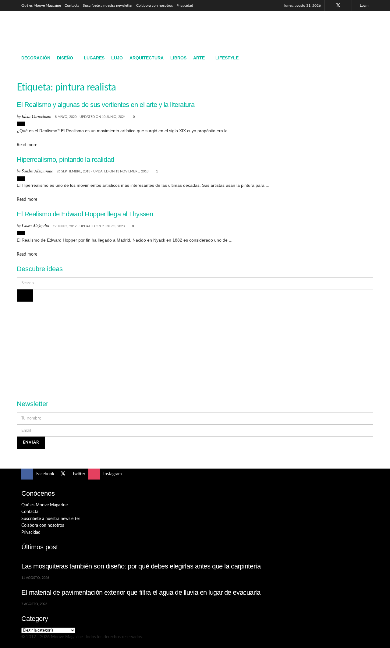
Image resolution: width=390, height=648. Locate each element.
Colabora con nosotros (154, 5)
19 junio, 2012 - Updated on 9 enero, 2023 (89, 226)
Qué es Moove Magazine (41, 5)
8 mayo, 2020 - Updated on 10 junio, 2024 (90, 117)
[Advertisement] (258, 29)
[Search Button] (366, 58)
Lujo (117, 57)
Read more (27, 145)
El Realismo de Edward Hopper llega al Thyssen (85, 214)
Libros (178, 57)
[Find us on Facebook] (330, 5)
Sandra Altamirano (37, 171)
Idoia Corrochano (36, 116)
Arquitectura (146, 57)
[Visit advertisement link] (195, 347)
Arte (199, 57)
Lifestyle (227, 57)
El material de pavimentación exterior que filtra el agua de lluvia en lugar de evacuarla (141, 592)
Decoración (35, 57)
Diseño (65, 57)
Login (364, 5)
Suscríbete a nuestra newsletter (108, 5)
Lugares (94, 57)
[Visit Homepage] (65, 31)
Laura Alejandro (35, 225)
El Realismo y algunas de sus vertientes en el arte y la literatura (105, 104)
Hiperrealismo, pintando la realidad (65, 159)
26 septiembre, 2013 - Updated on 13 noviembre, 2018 (102, 171)
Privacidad (184, 5)
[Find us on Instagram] (346, 5)
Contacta (72, 5)
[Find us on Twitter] (338, 5)
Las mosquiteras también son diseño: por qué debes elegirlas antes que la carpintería (141, 566)
